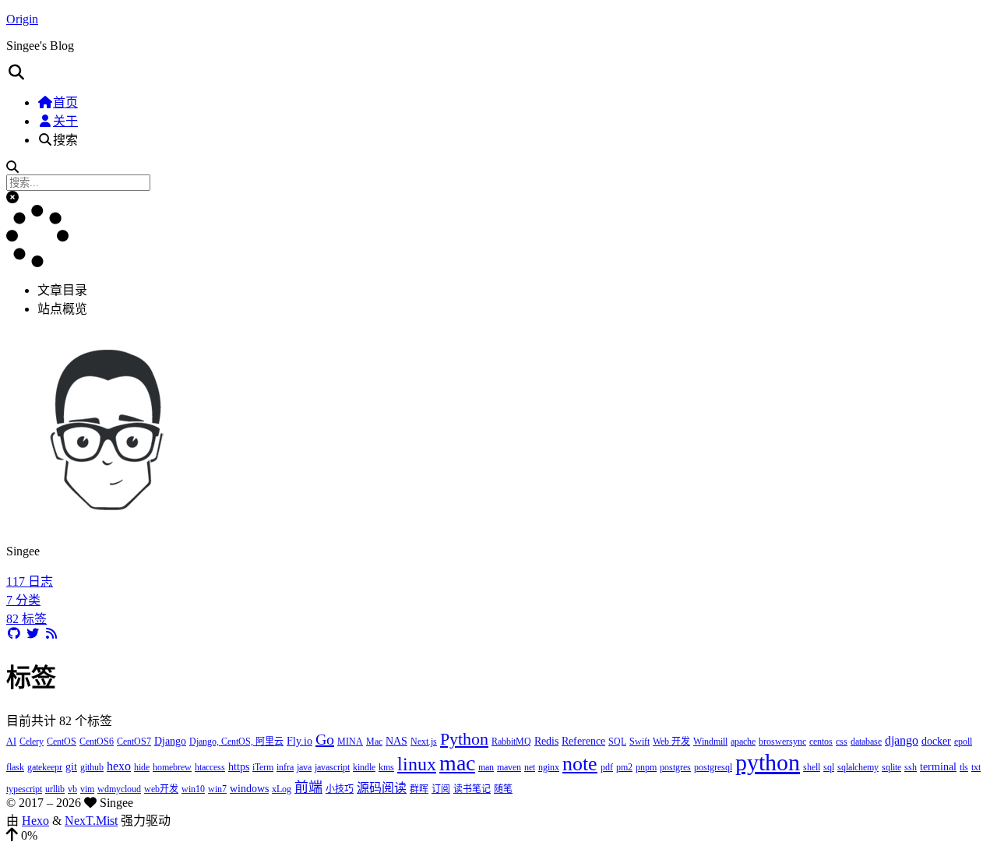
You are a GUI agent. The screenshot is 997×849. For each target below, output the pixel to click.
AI (11, 741)
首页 (65, 102)
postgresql (713, 767)
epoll (963, 741)
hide (142, 767)
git (71, 767)
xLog (281, 789)
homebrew (172, 767)
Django (170, 741)
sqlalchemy (858, 767)
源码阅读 (382, 787)
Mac (374, 741)
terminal (938, 767)
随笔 (503, 789)
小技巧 (340, 789)
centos (821, 741)
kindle (364, 767)
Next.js (423, 741)
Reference (583, 741)
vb (72, 789)
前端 (308, 787)
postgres (675, 767)
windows (249, 788)
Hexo (35, 820)
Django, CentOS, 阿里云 (236, 741)
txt (976, 767)
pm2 (624, 767)
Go (324, 739)
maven (509, 767)
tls (964, 767)
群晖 (419, 789)
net (529, 767)
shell (811, 767)
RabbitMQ (511, 741)
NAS (396, 741)
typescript (24, 789)
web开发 (161, 789)
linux (416, 764)
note (579, 763)
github (92, 767)
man (486, 767)
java (304, 767)
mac (457, 763)
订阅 (441, 789)
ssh (910, 767)
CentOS (61, 741)
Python (464, 739)
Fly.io (299, 741)
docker (936, 741)
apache (743, 741)
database (866, 741)
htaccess (210, 767)
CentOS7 (134, 741)
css (841, 741)
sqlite (891, 767)
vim (87, 789)
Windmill (710, 741)
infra (285, 767)
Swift (639, 741)
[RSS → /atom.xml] (51, 633)
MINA (350, 741)
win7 (217, 789)
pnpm (646, 767)
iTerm (262, 767)
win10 (193, 789)
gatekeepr (44, 767)
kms (386, 767)
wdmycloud (119, 789)
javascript (332, 767)
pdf (607, 767)
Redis (546, 741)
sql (828, 767)
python (767, 762)
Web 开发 (671, 741)
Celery (31, 741)
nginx (548, 767)
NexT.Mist (91, 820)
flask (15, 767)
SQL (617, 741)
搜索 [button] (65, 139)
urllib (55, 789)
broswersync (782, 741)
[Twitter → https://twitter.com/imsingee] (33, 633)
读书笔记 (472, 789)
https (238, 767)
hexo (119, 766)
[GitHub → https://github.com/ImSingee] (14, 633)
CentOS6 (96, 741)
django (901, 740)
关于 (65, 121)
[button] (498, 72)
